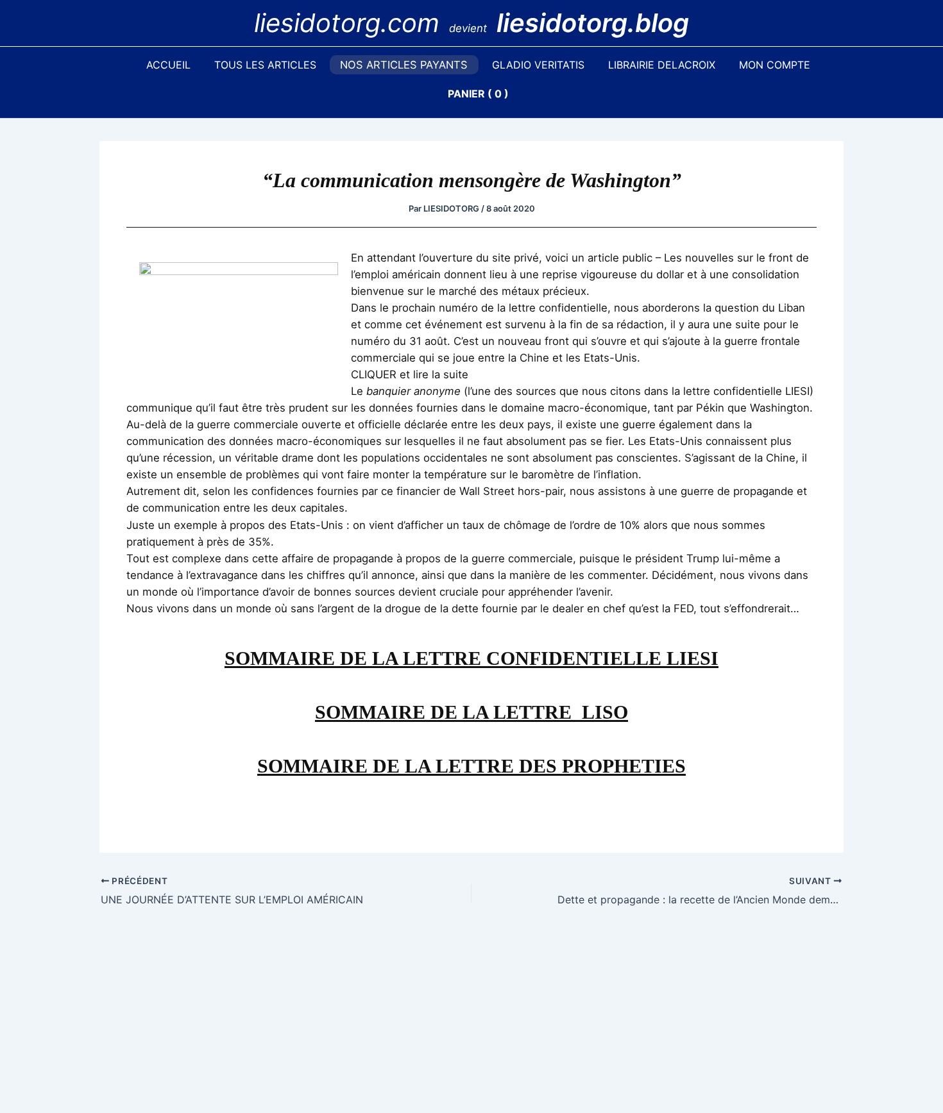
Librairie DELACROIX (661, 64)
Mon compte (774, 64)
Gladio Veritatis (538, 64)
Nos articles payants (404, 64)
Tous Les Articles (265, 64)
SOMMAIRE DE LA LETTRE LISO (471, 712)
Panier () (478, 93)
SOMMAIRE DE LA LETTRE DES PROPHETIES (471, 765)
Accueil (168, 64)
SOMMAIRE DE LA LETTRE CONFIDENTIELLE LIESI (471, 658)
